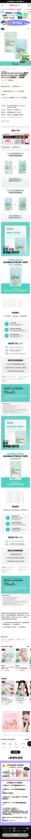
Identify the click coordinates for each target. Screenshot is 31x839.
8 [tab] (15, 735)
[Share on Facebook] (5, 121)
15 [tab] (26, 735)
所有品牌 (27, 739)
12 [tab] (21, 735)
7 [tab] (14, 735)
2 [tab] (6, 735)
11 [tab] (20, 735)
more (23, 86)
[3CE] (10, 743)
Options (3, 94)
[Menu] (2, 5)
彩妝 (2, 68)
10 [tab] (18, 735)
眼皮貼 (14, 68)
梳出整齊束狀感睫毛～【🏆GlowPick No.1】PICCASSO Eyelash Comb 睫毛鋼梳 (7, 701)
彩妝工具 (8, 68)
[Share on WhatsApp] (2, 121)
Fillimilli (3, 71)
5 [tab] (11, 735)
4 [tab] (9, 735)
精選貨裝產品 (22, 802)
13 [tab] (23, 735)
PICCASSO (4, 698)
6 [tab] (12, 735)
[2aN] (3, 743)
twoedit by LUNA (19, 698)
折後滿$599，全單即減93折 (14, 110)
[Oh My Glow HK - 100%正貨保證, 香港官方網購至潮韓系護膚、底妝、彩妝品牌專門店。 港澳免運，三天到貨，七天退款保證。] (15, 5)
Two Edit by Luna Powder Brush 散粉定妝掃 (21, 700)
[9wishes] (16, 743)
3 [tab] (8, 735)
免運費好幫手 (11, 639)
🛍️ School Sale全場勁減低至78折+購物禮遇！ (11, 9)
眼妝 (3, 641)
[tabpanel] (11, 722)
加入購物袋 (15, 835)
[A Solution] (23, 743)
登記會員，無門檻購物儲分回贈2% (15, 114)
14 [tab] (24, 735)
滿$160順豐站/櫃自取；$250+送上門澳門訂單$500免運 (16, 106)
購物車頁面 (13, 811)
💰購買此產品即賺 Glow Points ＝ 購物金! (13, 91)
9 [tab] (17, 735)
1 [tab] (5, 735)
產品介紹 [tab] (15, 130)
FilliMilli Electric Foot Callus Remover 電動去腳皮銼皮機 (21, 668)
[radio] (8, 97)
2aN (4, 747)
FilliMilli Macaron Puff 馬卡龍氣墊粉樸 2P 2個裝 (8, 668)
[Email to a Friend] (8, 121)
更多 (28, 646)
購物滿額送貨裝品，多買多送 (14, 112)
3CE (10, 747)
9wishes (17, 747)
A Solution (23, 747)
